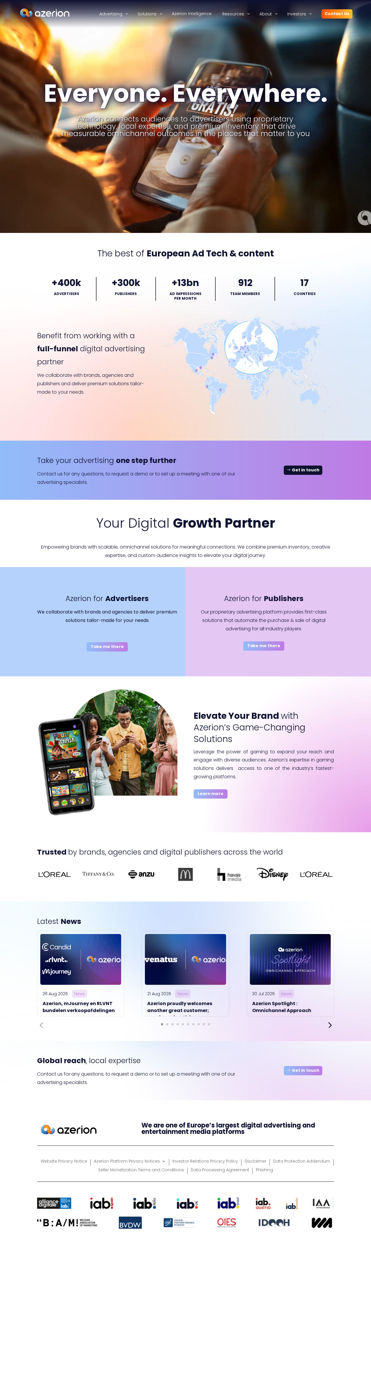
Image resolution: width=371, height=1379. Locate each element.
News (79, 994)
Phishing (264, 1170)
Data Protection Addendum (301, 1161)
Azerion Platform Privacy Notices (127, 1161)
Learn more (210, 794)
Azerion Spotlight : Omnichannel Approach (281, 1007)
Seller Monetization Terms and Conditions (141, 1170)
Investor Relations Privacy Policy (205, 1161)
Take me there (107, 646)
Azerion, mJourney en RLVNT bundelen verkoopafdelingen (79, 1007)
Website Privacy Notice (64, 1161)
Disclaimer (255, 1161)
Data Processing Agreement (220, 1170)
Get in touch (305, 470)
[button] (162, 1024)
